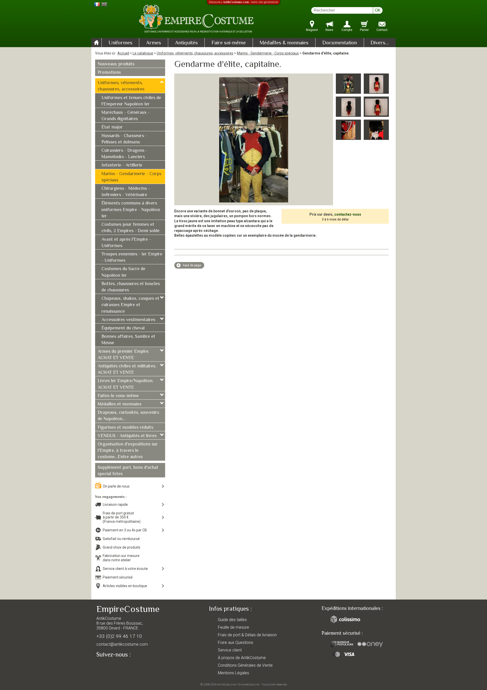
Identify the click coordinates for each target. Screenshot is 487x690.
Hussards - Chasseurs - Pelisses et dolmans (124, 139)
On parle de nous (116, 486)
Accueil (123, 53)
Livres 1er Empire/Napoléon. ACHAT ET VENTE (125, 384)
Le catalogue (143, 53)
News (329, 30)
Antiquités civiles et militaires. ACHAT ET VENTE (127, 369)
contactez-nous (347, 214)
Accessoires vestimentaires (128, 320)
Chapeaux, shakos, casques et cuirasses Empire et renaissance (130, 305)
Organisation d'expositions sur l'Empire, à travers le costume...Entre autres (128, 451)
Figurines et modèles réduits (125, 427)
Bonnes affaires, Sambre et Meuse (128, 340)
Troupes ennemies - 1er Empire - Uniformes (131, 257)
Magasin (312, 30)
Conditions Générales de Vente (245, 665)
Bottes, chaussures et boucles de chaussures (130, 287)
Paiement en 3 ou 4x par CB (125, 530)
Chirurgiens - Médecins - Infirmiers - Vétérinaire (125, 192)
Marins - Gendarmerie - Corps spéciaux (268, 53)
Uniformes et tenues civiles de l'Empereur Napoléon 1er (131, 101)
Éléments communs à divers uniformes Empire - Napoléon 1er (130, 210)
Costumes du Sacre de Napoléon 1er (123, 272)
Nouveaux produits (116, 64)
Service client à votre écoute (125, 569)
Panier (364, 30)
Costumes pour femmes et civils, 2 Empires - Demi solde (130, 228)
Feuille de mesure (233, 627)
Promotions (109, 72)
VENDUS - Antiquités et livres (127, 436)
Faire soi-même (229, 43)
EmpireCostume (248, 684)
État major (112, 127)
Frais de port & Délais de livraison (247, 634)
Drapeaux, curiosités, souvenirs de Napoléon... (128, 416)
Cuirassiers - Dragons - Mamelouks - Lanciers (124, 154)
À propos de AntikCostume (242, 657)
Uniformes (120, 43)
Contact (382, 30)
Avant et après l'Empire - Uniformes (126, 243)
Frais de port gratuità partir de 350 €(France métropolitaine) (122, 517)
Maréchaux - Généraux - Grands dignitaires (125, 116)
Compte (346, 30)
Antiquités (186, 43)
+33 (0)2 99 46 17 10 (119, 636)
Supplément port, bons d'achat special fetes (128, 471)
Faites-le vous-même (118, 396)
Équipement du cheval (123, 328)
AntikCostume (226, 684)
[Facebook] (109, 666)
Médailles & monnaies (283, 43)
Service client (230, 650)
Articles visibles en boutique (125, 586)
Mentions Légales (233, 672)
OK (378, 10)
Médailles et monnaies (119, 404)
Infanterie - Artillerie (121, 165)
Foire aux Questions (235, 642)
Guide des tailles (232, 619)
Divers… (380, 43)
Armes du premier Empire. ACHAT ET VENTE (123, 355)
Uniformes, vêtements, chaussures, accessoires (195, 53)
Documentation (339, 43)
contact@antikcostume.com (122, 644)
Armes (153, 43)
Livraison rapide (115, 504)
